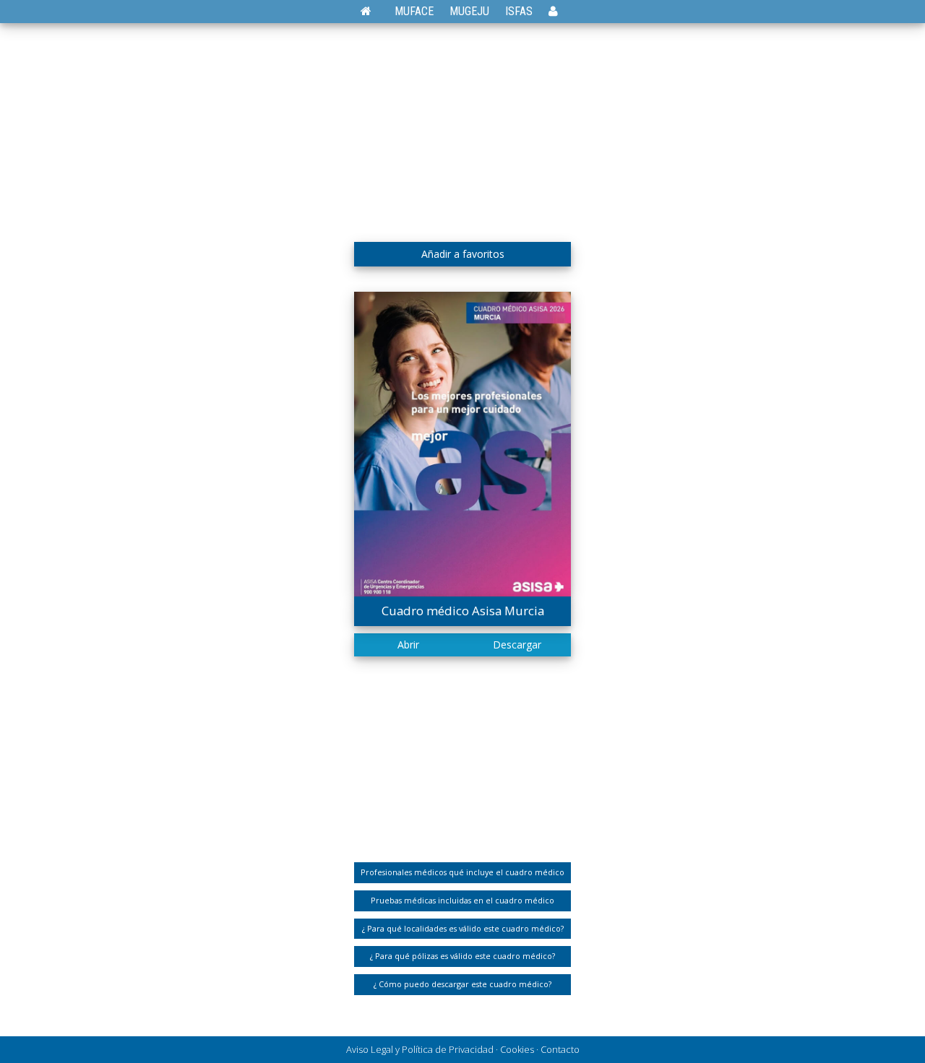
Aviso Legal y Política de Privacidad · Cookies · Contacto (463, 1049)
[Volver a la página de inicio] (373, 11)
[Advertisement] (462, 126)
